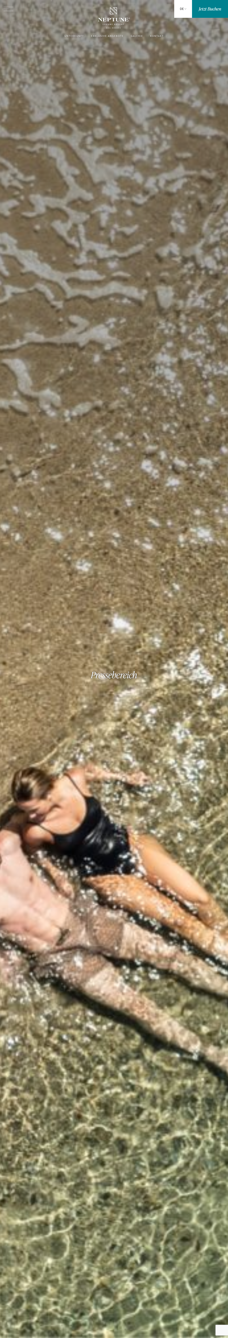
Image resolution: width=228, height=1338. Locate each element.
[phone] (154, 8)
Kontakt (157, 36)
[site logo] (114, 18)
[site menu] (8, 9)
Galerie (137, 36)
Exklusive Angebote (107, 36)
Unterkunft (74, 36)
